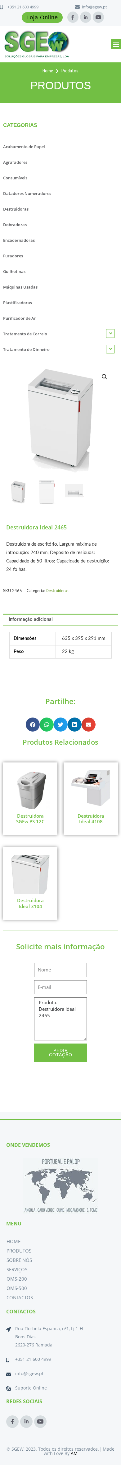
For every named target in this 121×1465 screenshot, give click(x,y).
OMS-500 (17, 1288)
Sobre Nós (19, 1260)
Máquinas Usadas (20, 287)
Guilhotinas (14, 271)
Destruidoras (16, 209)
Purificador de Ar (19, 318)
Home (13, 1241)
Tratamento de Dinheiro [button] (26, 349)
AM (74, 1453)
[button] (116, 44)
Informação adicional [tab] (31, 619)
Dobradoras (15, 224)
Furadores (13, 256)
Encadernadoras (19, 240)
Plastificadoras (17, 302)
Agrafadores (15, 162)
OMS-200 (17, 1279)
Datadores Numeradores (27, 193)
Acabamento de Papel (24, 146)
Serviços (17, 1269)
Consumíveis (15, 178)
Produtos (19, 1251)
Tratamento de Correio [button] (25, 334)
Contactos (20, 1297)
